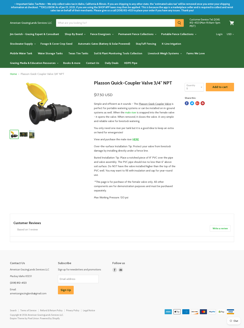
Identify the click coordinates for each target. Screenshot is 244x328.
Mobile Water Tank (21, 53)
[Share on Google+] (197, 103)
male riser (130, 112)
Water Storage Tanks (50, 53)
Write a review (220, 228)
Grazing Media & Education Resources (33, 63)
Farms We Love (196, 53)
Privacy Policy (72, 310)
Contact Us (92, 63)
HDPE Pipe (130, 63)
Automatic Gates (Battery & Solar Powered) (104, 43)
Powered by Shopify (50, 318)
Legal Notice (89, 310)
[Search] (179, 23)
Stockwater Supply (22, 43)
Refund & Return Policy (51, 310)
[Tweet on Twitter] (192, 103)
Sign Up (66, 290)
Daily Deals (112, 63)
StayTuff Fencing (146, 43)
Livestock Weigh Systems (164, 53)
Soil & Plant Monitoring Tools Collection (118, 53)
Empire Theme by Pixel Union (24, 318)
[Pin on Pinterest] (203, 103)
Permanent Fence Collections (136, 34)
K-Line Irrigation (171, 43)
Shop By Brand (74, 34)
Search (13, 310)
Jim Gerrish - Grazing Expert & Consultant (34, 34)
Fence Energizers (100, 34)
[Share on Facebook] (187, 103)
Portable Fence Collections (177, 34)
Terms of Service (28, 310)
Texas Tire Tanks (78, 53)
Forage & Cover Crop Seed (56, 43)
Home (13, 74)
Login (219, 34)
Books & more (71, 63)
